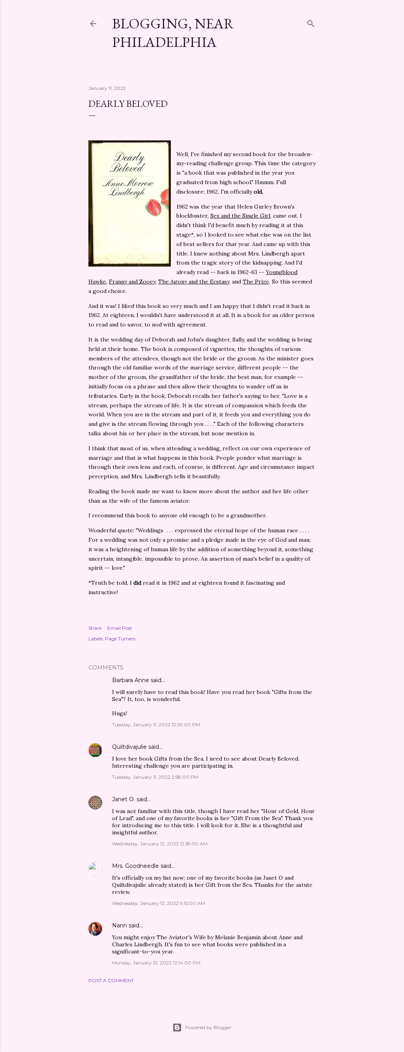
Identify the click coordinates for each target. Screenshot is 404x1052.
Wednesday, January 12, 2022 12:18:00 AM (160, 844)
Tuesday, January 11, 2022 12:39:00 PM (156, 724)
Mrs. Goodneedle (135, 865)
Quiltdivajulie (129, 746)
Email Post (119, 628)
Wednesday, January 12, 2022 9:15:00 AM (158, 903)
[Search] (311, 22)
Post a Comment (111, 980)
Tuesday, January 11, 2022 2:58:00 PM (155, 777)
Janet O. (123, 799)
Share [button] (94, 628)
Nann (119, 925)
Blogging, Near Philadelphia (173, 32)
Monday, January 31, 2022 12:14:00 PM (156, 963)
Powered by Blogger (208, 1027)
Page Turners (120, 639)
